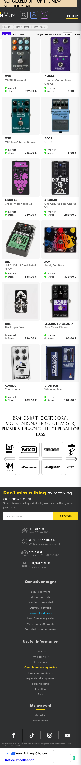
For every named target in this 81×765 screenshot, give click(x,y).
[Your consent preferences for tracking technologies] (74, 758)
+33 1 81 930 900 (49, 555)
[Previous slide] (5, 459)
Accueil (7, 26)
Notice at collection (19, 760)
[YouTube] (67, 735)
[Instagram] (49, 735)
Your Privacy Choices (31, 753)
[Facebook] (14, 735)
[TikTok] (31, 735)
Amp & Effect (22, 26)
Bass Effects (39, 26)
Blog (40, 694)
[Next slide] (75, 459)
